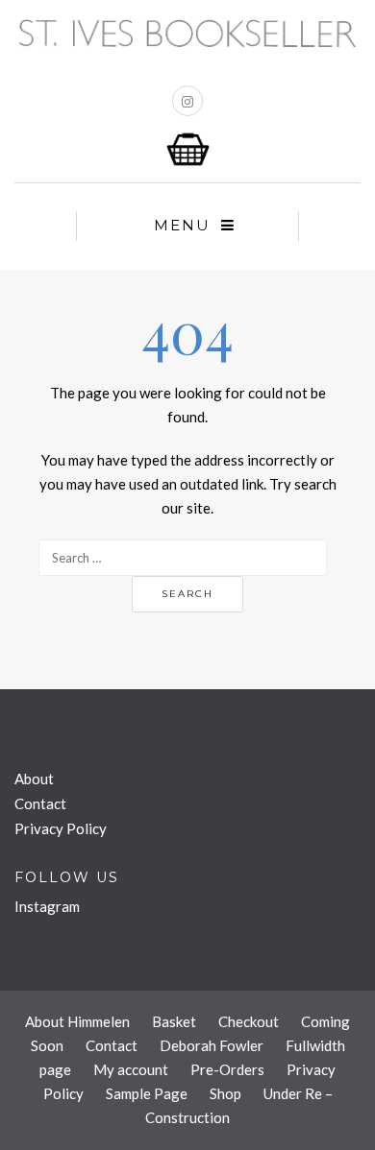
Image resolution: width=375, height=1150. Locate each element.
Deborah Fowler (211, 1045)
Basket (174, 1021)
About (34, 778)
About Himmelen (77, 1021)
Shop (225, 1093)
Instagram (47, 906)
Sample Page (147, 1093)
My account (130, 1069)
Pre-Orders (227, 1069)
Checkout (248, 1021)
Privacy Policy (60, 828)
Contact (40, 803)
